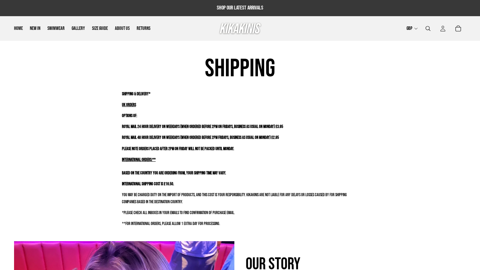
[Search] (428, 28)
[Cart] (458, 28)
